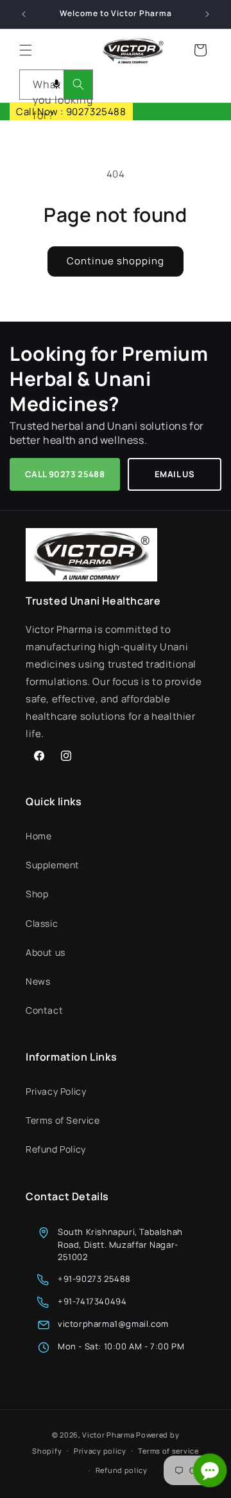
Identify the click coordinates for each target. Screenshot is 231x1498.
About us (45, 952)
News (38, 981)
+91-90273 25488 (94, 1278)
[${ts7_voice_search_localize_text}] (56, 84)
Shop (37, 894)
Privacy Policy (56, 1091)
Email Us (174, 474)
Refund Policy (56, 1149)
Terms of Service (63, 1120)
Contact (44, 1010)
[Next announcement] (207, 14)
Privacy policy (100, 1451)
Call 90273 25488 (65, 474)
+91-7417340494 (92, 1301)
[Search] (78, 84)
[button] (26, 50)
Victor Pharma (108, 1434)
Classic (42, 923)
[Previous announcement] (24, 14)
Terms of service (168, 1451)
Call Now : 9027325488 (71, 111)
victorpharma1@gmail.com (113, 1323)
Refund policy (122, 1470)
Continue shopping (115, 261)
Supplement (53, 865)
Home (38, 836)
